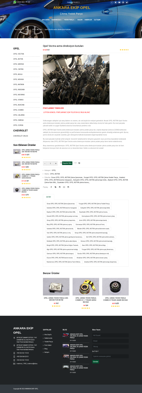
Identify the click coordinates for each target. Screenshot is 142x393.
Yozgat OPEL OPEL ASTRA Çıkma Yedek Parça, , (101, 177)
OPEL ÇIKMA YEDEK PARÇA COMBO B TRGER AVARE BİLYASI (115, 299)
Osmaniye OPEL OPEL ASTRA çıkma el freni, (90, 224)
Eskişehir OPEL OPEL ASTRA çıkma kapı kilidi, (95, 208)
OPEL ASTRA (37, 29)
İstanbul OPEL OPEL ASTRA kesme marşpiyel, (62, 208)
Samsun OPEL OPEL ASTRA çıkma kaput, (60, 253)
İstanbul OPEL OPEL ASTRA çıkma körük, (60, 228)
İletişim (46, 352)
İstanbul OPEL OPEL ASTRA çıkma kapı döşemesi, (100, 262)
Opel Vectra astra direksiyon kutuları (63, 45)
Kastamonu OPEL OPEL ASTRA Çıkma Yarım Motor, (63, 262)
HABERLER (88, 20)
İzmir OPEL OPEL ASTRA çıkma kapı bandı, (93, 220)
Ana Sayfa (18, 29)
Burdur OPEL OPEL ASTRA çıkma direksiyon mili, (93, 253)
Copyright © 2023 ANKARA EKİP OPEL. (25, 389)
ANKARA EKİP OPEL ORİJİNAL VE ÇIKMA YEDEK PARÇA (79, 336)
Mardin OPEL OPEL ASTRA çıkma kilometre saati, (93, 228)
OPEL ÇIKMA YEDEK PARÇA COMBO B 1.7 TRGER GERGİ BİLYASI (85, 300)
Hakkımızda (48, 338)
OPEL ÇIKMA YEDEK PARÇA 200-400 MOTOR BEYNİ (56, 299)
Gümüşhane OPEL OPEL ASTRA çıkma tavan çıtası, (98, 216)
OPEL (27, 29)
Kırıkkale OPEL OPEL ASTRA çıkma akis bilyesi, (62, 241)
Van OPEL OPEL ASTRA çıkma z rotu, (59, 233)
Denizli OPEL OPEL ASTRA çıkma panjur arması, (62, 216)
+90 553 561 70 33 (23, 353)
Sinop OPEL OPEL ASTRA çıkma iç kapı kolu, (61, 220)
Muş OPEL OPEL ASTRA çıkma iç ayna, (59, 224)
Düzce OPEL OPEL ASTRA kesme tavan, (60, 258)
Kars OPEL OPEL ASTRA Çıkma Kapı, (94, 245)
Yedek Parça (48, 341)
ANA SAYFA (45, 20)
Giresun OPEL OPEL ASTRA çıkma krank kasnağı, (96, 241)
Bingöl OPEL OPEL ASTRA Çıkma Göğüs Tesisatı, (62, 245)
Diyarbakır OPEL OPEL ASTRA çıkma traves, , (73, 182)
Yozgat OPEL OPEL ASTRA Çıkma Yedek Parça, (94, 204)
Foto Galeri (47, 345)
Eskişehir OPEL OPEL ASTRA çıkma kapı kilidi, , (90, 180)
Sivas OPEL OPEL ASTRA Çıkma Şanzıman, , (67, 177)
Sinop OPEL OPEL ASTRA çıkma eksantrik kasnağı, (91, 233)
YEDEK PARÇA (69, 20)
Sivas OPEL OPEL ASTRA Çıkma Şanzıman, (61, 204)
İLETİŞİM (97, 20)
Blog (45, 349)
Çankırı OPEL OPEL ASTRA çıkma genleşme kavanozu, (64, 237)
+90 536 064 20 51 (23, 356)
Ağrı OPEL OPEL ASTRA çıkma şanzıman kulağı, (62, 249)
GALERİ (79, 20)
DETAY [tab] (48, 197)
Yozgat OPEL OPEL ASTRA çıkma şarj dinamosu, (98, 249)
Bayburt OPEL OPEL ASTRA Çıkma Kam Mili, (61, 212)
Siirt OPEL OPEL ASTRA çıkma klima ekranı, (100, 237)
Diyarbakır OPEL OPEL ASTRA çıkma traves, (93, 212)
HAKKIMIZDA (56, 20)
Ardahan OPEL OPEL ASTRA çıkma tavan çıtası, (92, 258)
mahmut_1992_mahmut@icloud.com (27, 363)
